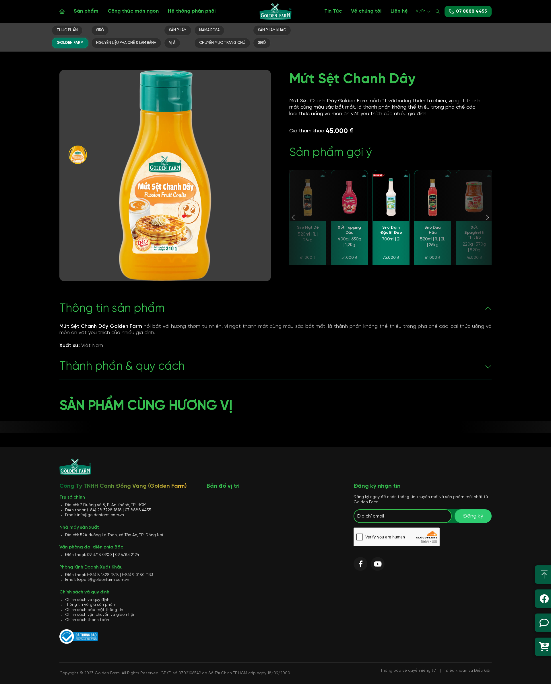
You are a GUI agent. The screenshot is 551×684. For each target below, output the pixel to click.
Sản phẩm (86, 11)
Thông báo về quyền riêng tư (408, 671)
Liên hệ (399, 11)
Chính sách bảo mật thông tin (94, 610)
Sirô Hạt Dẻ (308, 228)
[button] (293, 217)
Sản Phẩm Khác (272, 30)
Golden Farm (70, 43)
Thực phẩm (67, 30)
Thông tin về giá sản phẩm (90, 605)
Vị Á (172, 43)
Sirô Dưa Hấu (432, 230)
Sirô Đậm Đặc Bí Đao (391, 230)
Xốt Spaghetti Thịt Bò (474, 233)
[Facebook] (360, 564)
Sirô (100, 30)
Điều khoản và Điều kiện (469, 671)
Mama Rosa (209, 30)
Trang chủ (62, 11)
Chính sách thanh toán (87, 620)
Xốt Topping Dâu (349, 230)
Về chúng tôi (366, 11)
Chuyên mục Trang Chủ (222, 43)
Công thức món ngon (133, 11)
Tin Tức (333, 11)
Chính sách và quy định (87, 600)
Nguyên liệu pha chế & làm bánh (126, 43)
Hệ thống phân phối (192, 11)
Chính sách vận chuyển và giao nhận (100, 615)
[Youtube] (378, 564)
